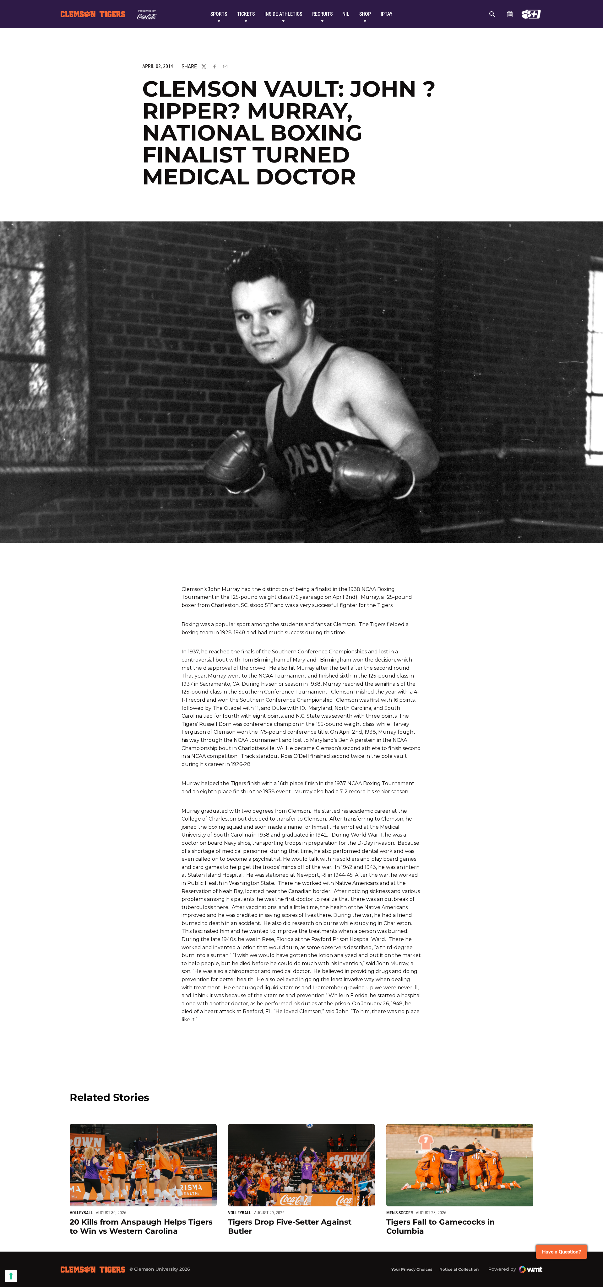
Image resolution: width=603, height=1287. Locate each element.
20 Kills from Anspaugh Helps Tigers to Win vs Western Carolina (141, 1226)
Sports (218, 14)
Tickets (246, 14)
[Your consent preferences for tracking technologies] (11, 1276)
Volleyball (81, 1212)
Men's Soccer (399, 1212)
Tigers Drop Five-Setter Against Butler (289, 1226)
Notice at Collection (459, 1269)
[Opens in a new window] (531, 14)
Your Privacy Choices (411, 1269)
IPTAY (387, 14)
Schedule (509, 14)
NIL (345, 14)
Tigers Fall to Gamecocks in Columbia (440, 1226)
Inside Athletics (283, 14)
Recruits (322, 14)
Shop (365, 14)
